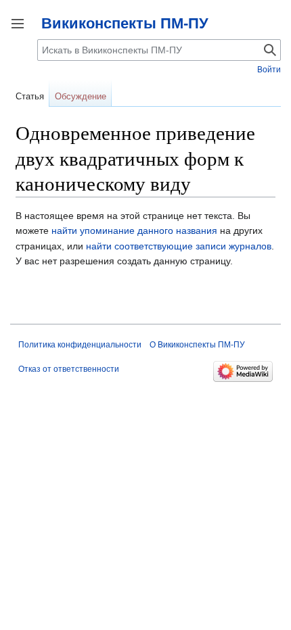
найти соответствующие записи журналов (178, 246)
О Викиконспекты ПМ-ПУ (197, 344)
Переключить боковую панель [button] (17, 23)
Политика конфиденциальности (79, 344)
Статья (30, 96)
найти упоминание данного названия (134, 230)
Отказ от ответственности (68, 369)
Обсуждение (80, 96)
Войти (269, 69)
